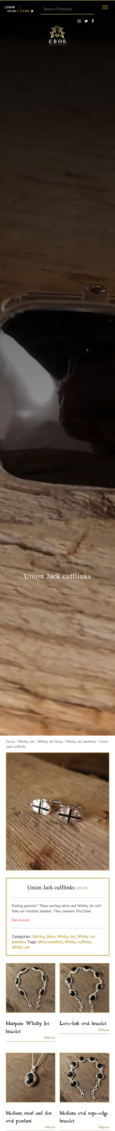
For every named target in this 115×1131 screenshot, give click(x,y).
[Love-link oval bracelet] (84, 988)
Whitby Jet (26, 741)
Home (10, 741)
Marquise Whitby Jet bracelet (27, 1026)
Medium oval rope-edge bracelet (84, 1116)
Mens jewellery (50, 941)
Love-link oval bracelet (83, 1022)
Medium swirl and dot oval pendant (29, 1116)
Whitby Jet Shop (50, 741)
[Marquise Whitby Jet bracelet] (31, 988)
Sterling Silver (43, 936)
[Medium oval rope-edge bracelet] (84, 1077)
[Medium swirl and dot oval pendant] (31, 1077)
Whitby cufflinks (78, 941)
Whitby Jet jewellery (81, 741)
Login (10, 7)
